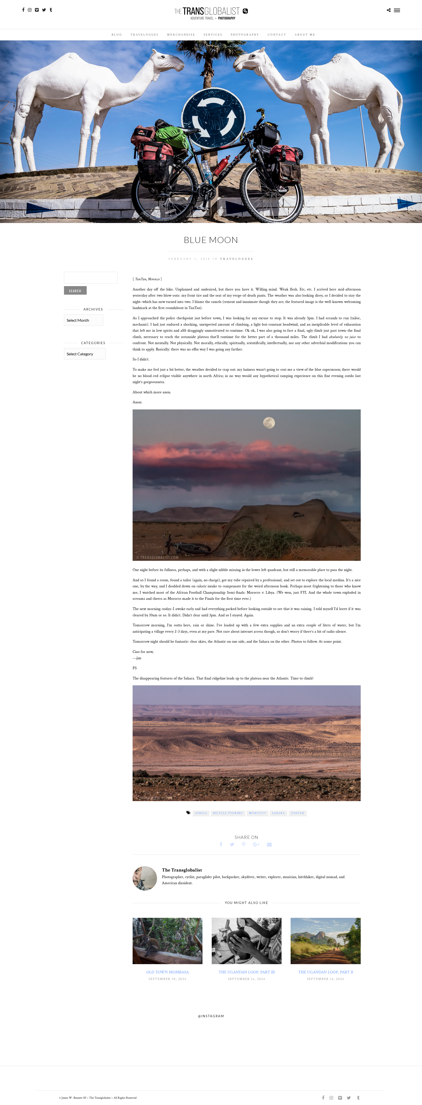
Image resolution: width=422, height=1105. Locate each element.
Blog (117, 35)
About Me (305, 35)
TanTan (297, 813)
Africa (201, 813)
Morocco (257, 813)
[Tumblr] (51, 10)
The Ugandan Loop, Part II (325, 972)
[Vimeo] (37, 10)
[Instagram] (30, 10)
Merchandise (181, 35)
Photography (245, 35)
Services (213, 35)
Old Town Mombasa (167, 972)
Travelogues (144, 35)
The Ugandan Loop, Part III (247, 972)
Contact (277, 35)
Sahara (278, 813)
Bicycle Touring (228, 813)
